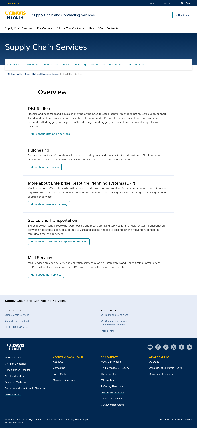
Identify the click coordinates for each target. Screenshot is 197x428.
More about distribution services (50, 134)
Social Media (60, 374)
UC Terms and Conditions (114, 315)
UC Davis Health (14, 74)
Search (187, 3)
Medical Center (13, 357)
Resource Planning (74, 65)
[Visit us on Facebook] (157, 347)
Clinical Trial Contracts (70, 28)
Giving (151, 3)
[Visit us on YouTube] (150, 347)
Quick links (184, 15)
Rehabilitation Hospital (17, 370)
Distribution (31, 65)
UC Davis (154, 361)
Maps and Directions (64, 380)
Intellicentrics (108, 331)
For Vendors (44, 28)
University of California (161, 374)
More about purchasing (45, 167)
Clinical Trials (108, 380)
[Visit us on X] (172, 347)
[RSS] (188, 347)
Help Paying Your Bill (112, 392)
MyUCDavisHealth (111, 361)
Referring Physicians (112, 386)
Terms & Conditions (56, 419)
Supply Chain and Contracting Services (42, 74)
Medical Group (13, 394)
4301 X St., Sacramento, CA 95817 (176, 419)
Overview (13, 65)
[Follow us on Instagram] (180, 347)
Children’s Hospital (15, 363)
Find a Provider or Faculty (115, 368)
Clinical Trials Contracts (17, 321)
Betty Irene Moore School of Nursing (25, 388)
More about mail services (46, 275)
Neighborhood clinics (16, 376)
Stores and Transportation (107, 65)
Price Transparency (111, 398)
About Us (58, 361)
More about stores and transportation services (59, 241)
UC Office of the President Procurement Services (115, 322)
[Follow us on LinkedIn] (165, 347)
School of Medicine (15, 382)
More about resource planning (49, 204)
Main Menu (11, 3)
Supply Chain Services (18, 28)
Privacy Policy (74, 419)
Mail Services (137, 65)
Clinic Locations (110, 374)
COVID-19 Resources (112, 404)
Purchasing (51, 65)
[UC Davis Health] (15, 347)
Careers (167, 3)
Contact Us (59, 368)
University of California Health (165, 368)
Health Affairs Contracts (103, 28)
